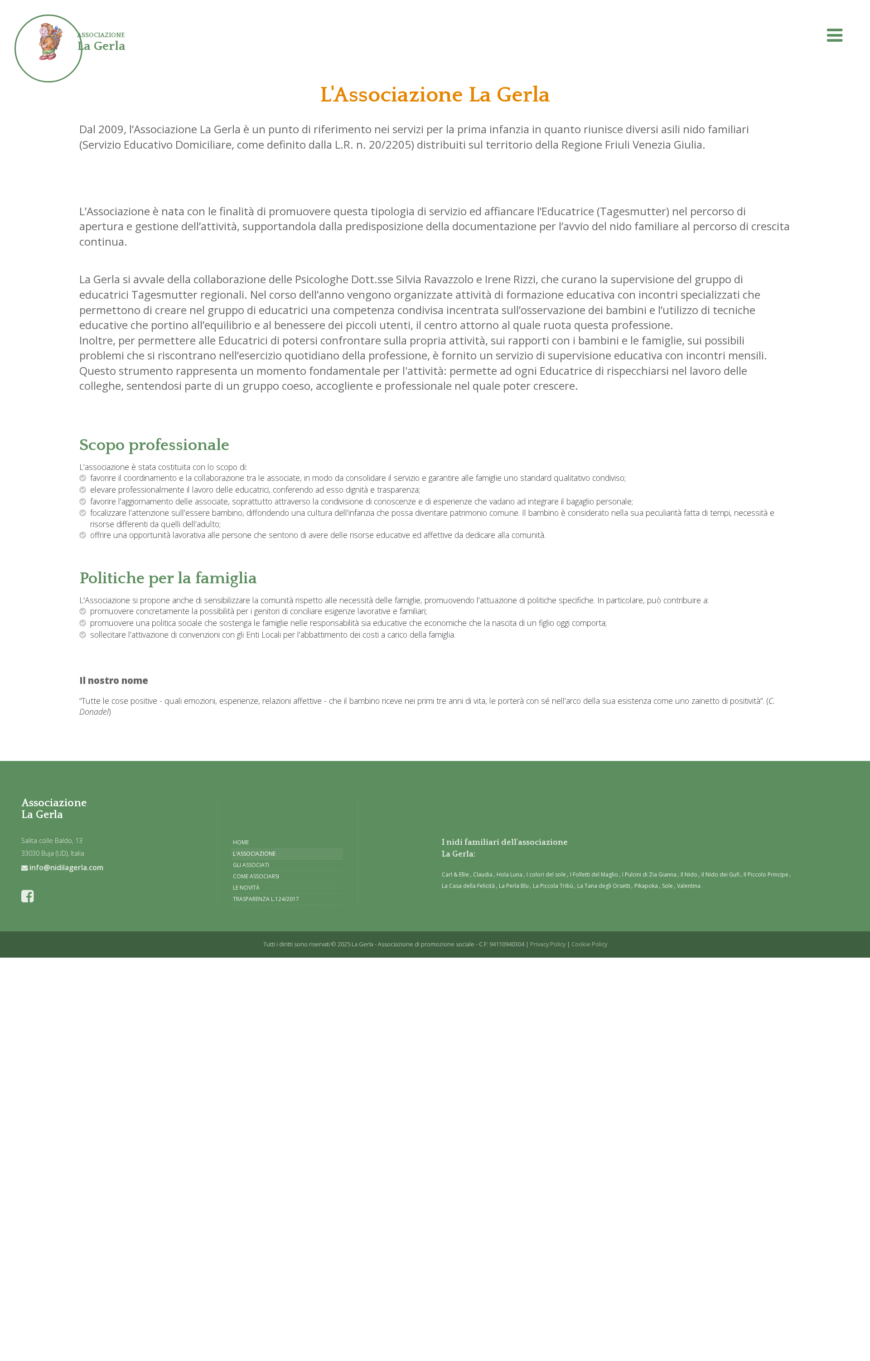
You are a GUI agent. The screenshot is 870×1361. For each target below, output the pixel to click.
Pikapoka (646, 886)
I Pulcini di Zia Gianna (649, 874)
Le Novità (246, 887)
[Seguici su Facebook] (31, 897)
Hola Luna (509, 874)
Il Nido (689, 874)
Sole (667, 886)
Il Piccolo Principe (766, 874)
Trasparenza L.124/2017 (266, 899)
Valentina (689, 886)
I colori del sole (546, 874)
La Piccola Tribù (553, 886)
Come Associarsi (256, 876)
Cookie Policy (589, 944)
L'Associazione (254, 853)
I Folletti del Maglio (594, 874)
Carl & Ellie (455, 874)
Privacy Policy (548, 944)
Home (241, 842)
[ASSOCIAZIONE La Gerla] (41, 42)
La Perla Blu (514, 886)
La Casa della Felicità (468, 886)
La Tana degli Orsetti (603, 886)
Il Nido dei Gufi (720, 874)
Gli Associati (251, 865)
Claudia (483, 874)
